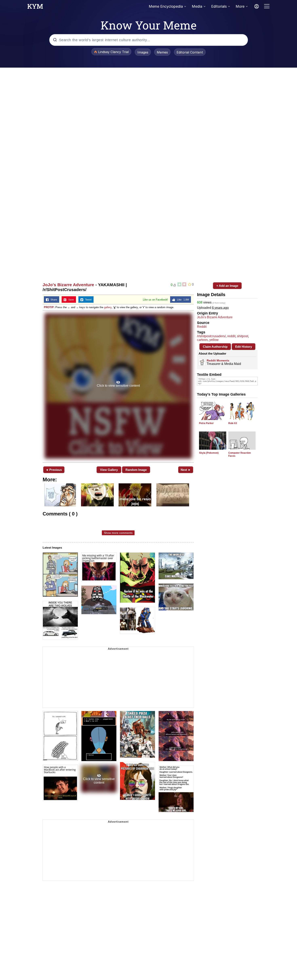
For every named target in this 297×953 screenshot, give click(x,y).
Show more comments (118, 532)
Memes (162, 52)
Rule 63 (232, 423)
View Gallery (109, 469)
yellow (214, 339)
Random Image (136, 469)
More (240, 6)
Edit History (243, 346)
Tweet (87, 299)
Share (53, 299)
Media (197, 6)
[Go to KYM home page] (35, 7)
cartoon (202, 339)
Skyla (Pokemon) (209, 452)
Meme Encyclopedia (166, 6)
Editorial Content (190, 52)
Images (142, 52)
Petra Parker (206, 423)
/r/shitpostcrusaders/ (211, 336)
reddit (231, 336)
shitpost (242, 336)
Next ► (186, 469)
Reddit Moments (218, 360)
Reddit (201, 326)
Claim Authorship (215, 346)
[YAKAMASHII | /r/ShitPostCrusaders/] (118, 386)
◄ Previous (53, 469)
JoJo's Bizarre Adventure (68, 284)
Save (70, 299)
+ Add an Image (227, 285)
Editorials (219, 6)
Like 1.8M (182, 299)
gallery (108, 307)
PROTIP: (49, 307)
